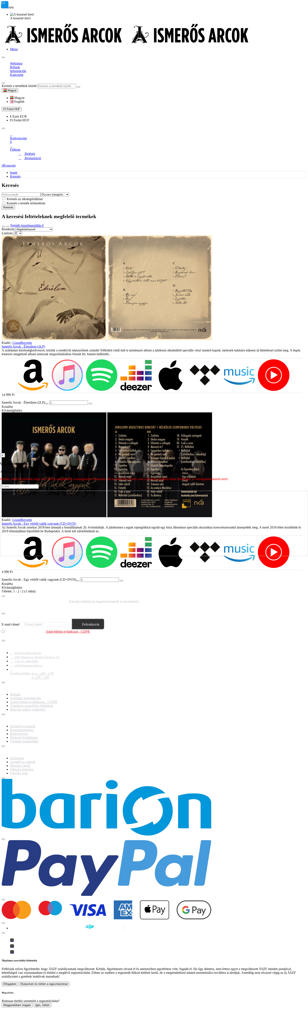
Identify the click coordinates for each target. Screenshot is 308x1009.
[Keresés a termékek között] (3, 83)
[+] (90, 403)
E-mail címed (10, 624)
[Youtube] (12, 952)
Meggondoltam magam (17, 1005)
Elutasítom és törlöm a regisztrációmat (44, 984)
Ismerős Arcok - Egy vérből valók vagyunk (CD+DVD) (39, 579)
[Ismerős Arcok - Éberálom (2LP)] (154, 288)
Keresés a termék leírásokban (25, 203)
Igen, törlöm (42, 1005)
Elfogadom (9, 984)
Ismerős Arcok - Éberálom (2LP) (23, 346)
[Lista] (7, 226)
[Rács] (3, 226)
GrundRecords (22, 343)
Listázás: (7, 233)
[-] (46, 403)
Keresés (15, 176)
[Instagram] (12, 946)
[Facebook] (12, 940)
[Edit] (3, 57)
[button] (17, 98)
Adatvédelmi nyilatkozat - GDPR (68, 631)
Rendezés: (8, 229)
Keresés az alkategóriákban (24, 199)
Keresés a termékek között (19, 86)
